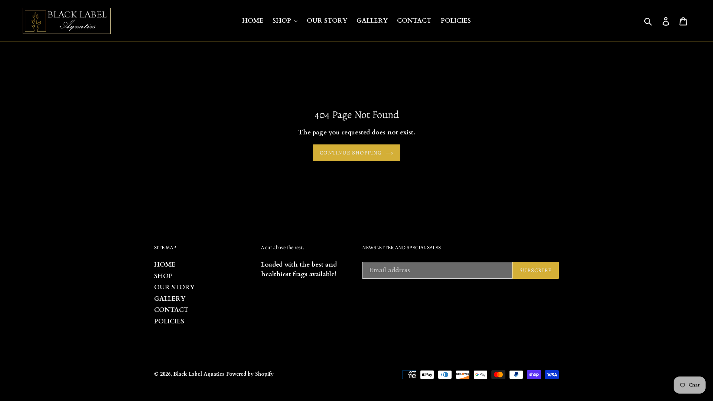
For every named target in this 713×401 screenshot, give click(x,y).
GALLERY (169, 298)
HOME (164, 264)
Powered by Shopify (250, 374)
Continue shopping (351, 152)
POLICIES (169, 321)
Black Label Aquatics (198, 374)
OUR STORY (174, 287)
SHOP (163, 276)
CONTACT (171, 310)
